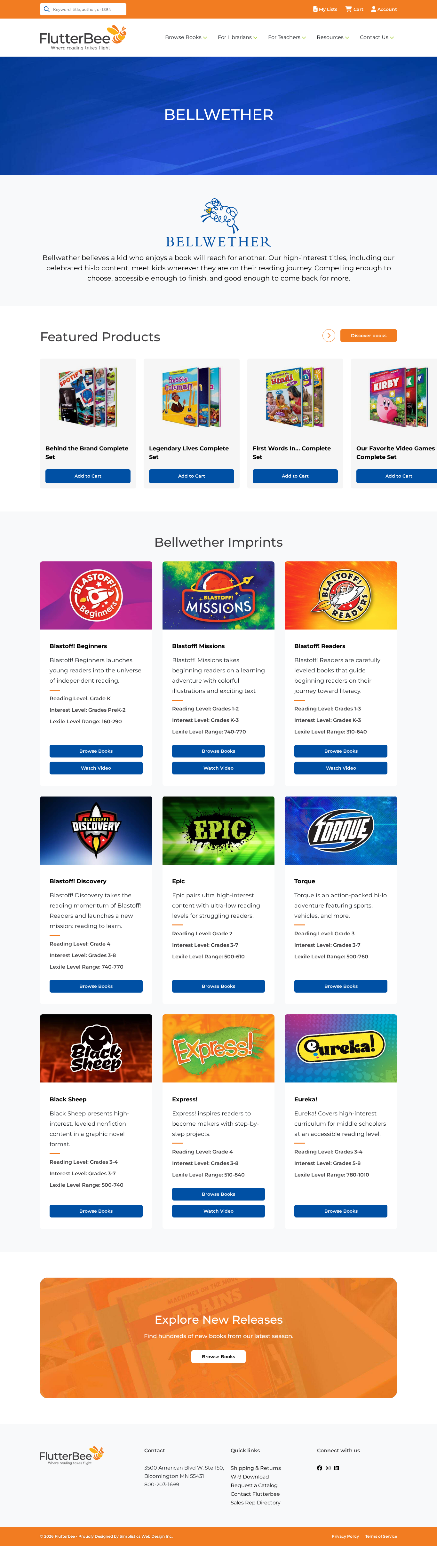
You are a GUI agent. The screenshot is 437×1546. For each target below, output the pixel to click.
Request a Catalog (254, 1485)
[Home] (83, 37)
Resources (330, 37)
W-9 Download (250, 1477)
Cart (358, 9)
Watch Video (96, 768)
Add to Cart (88, 476)
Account (387, 9)
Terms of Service (381, 1536)
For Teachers (284, 37)
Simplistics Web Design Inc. (146, 1536)
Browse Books (183, 37)
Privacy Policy (345, 1536)
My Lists (328, 9)
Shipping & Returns (256, 1468)
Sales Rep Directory (256, 1503)
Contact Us (374, 37)
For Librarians (235, 37)
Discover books (368, 335)
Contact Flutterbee (255, 1494)
